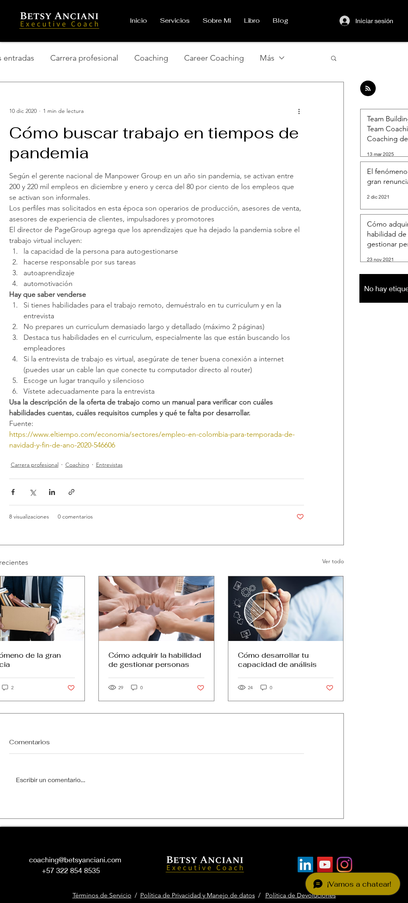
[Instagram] (344, 864)
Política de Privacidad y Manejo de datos (197, 895)
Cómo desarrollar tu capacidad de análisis (277, 660)
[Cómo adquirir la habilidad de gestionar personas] (156, 608)
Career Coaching (214, 58)
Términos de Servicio (102, 895)
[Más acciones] (299, 111)
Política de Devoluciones (300, 895)
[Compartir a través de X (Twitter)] (32, 492)
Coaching (151, 58)
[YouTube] (325, 864)
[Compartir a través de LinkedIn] (52, 492)
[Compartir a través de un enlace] (71, 492)
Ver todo (333, 561)
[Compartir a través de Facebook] (13, 492)
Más (267, 58)
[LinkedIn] (305, 864)
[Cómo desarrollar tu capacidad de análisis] (285, 608)
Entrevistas (109, 464)
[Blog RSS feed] (368, 89)
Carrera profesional (84, 58)
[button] (333, 58)
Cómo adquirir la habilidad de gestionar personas (154, 660)
